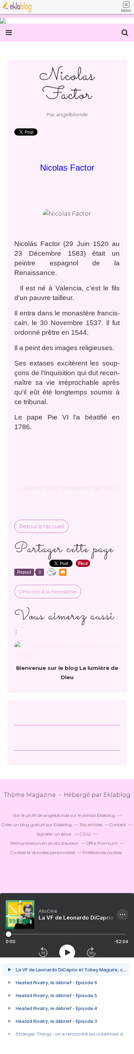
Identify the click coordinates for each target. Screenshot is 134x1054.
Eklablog (116, 794)
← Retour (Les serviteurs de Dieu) (67, 488)
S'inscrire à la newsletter (47, 591)
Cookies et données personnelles (42, 852)
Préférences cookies (102, 852)
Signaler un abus (54, 834)
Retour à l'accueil (41, 526)
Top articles (90, 824)
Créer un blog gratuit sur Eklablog (36, 824)
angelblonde (56, 815)
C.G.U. (85, 834)
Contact (118, 824)
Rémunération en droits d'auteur (44, 843)
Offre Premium (102, 843)
